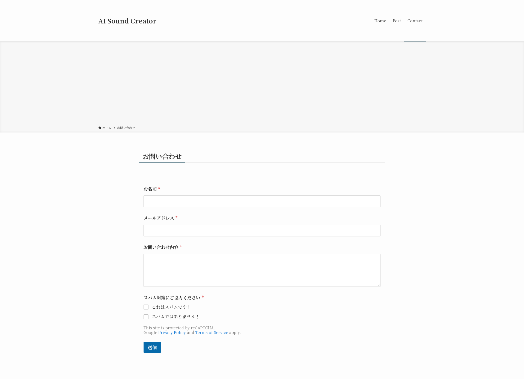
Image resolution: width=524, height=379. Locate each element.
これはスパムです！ (171, 307)
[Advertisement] (262, 84)
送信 (152, 347)
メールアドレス (160, 218)
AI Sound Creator (127, 20)
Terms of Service (211, 332)
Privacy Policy (172, 332)
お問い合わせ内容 (163, 247)
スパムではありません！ (176, 317)
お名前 (152, 188)
